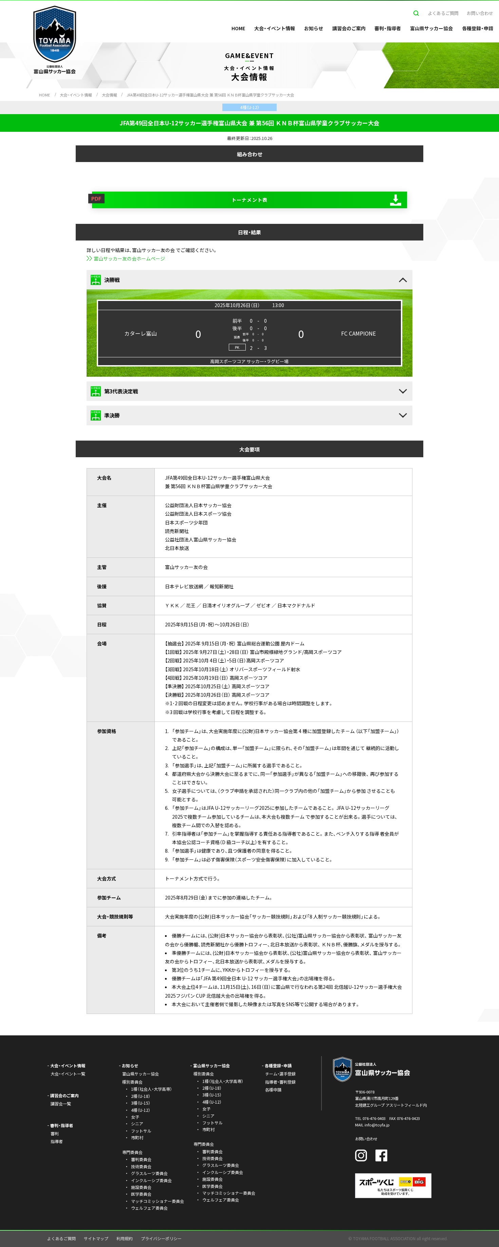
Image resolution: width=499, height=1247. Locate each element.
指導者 (57, 1141)
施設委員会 (141, 1187)
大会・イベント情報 (274, 28)
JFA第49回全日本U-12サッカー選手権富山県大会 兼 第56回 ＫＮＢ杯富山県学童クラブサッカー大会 (210, 94)
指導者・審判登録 (280, 1082)
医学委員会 (141, 1194)
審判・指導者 (387, 28)
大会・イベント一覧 (68, 1073)
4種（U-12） (140, 1110)
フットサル (141, 1131)
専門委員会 (203, 1144)
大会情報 (109, 94)
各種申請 (273, 1089)
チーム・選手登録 (280, 1073)
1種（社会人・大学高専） (151, 1089)
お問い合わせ (480, 13)
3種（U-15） (140, 1103)
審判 (55, 1133)
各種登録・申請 (477, 28)
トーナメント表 (249, 199)
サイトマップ (96, 1238)
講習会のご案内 (349, 28)
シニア (137, 1123)
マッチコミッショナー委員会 (157, 1201)
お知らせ (313, 28)
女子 (135, 1117)
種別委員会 (203, 1073)
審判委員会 (141, 1159)
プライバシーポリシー (161, 1238)
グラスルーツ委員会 (149, 1173)
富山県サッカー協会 (431, 28)
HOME (238, 28)
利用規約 (124, 1238)
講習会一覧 (61, 1103)
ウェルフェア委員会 (149, 1208)
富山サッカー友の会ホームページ (129, 258)
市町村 (137, 1137)
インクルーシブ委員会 (151, 1180)
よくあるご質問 (443, 13)
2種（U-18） (140, 1096)
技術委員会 (141, 1166)
